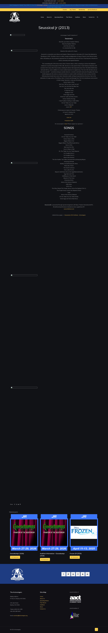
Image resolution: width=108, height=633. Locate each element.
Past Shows (43, 602)
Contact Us (43, 609)
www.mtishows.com (69, 209)
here (66, 124)
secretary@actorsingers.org (20, 615)
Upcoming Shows (44, 600)
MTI (71, 107)
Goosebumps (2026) (17, 553)
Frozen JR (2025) (76, 553)
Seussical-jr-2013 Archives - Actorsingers (75, 215)
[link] (17, 40)
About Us (42, 598)
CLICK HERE (60, 1)
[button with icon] (63, 574)
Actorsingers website (42, 5)
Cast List (69, 117)
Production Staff (69, 120)
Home (41, 596)
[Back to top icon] (96, 629)
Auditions (42, 605)
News (41, 607)
